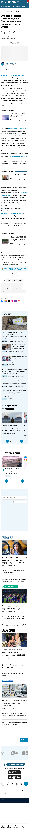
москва (8, 280)
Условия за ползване (11, 796)
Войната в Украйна (16, 6)
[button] (7, 441)
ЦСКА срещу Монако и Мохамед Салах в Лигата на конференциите (14, 617)
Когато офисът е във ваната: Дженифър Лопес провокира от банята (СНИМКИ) (13, 665)
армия (20, 280)
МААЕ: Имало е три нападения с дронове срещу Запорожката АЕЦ (11, 428)
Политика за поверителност (20, 790)
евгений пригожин (16, 288)
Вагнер (14, 284)
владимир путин (6, 284)
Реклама (8, 790)
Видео (23, 6)
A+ (7, 69)
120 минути (17, 11)
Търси (25, 740)
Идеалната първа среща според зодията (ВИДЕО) (12, 675)
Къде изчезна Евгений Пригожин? (18, 175)
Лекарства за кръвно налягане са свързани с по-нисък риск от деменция (14, 703)
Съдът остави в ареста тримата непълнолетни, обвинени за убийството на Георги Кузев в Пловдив (14, 381)
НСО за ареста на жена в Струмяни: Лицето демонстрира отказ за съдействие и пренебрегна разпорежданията (14, 393)
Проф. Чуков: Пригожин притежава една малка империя (18, 115)
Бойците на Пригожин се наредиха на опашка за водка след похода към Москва (18, 238)
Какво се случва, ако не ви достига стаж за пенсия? (14, 571)
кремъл (20, 284)
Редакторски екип (10, 63)
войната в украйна (6, 291)
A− (2, 69)
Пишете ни (21, 796)
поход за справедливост (19, 291)
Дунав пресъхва (5, 6)
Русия (14, 280)
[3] (27, 2)
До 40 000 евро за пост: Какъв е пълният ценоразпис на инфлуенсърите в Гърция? (14, 560)
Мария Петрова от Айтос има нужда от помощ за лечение (18, 346)
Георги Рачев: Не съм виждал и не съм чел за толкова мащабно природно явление (13, 471)
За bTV (3, 790)
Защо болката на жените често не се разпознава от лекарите (14, 723)
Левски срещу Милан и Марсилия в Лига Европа (12, 607)
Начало (11, 11)
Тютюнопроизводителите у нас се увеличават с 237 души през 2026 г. (14, 580)
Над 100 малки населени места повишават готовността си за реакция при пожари (19, 359)
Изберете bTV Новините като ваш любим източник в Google (15, 269)
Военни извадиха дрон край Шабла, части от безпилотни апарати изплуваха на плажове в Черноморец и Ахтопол (14, 335)
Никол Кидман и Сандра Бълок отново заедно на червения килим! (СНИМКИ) (13, 652)
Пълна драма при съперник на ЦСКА (14, 625)
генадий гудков (5, 288)
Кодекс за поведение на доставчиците (14, 793)
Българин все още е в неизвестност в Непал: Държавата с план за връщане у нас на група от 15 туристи (14, 371)
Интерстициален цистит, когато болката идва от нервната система (14, 714)
